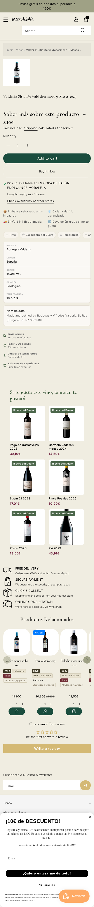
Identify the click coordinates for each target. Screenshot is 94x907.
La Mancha (19, 671)
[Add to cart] (17, 711)
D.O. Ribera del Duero (40, 234)
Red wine (38, 680)
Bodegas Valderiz (19, 249)
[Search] (83, 30)
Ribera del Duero (42, 675)
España (12, 261)
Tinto (12, 234)
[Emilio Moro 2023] (45, 642)
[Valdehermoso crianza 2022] (73, 642)
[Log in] (76, 19)
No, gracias (47, 885)
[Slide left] (7, 660)
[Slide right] (87, 660)
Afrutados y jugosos (15, 680)
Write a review (47, 748)
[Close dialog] (90, 817)
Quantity (10, 136)
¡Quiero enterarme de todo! (47, 873)
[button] (7, 19)
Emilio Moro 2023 (45, 661)
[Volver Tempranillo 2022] (16, 642)
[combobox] (56, 30)
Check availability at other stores (30, 201)
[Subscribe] (85, 785)
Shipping (30, 128)
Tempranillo (70, 234)
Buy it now (47, 171)
